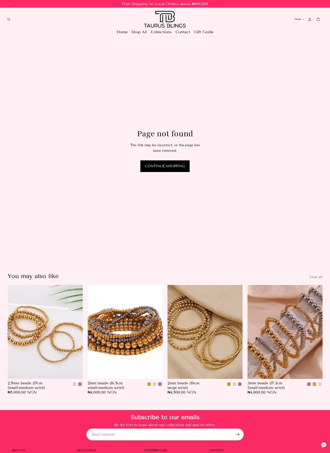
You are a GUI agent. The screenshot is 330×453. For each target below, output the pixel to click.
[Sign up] (237, 434)
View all (315, 277)
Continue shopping (165, 166)
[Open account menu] (310, 19)
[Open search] (9, 19)
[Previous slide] (13, 332)
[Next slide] (77, 332)
